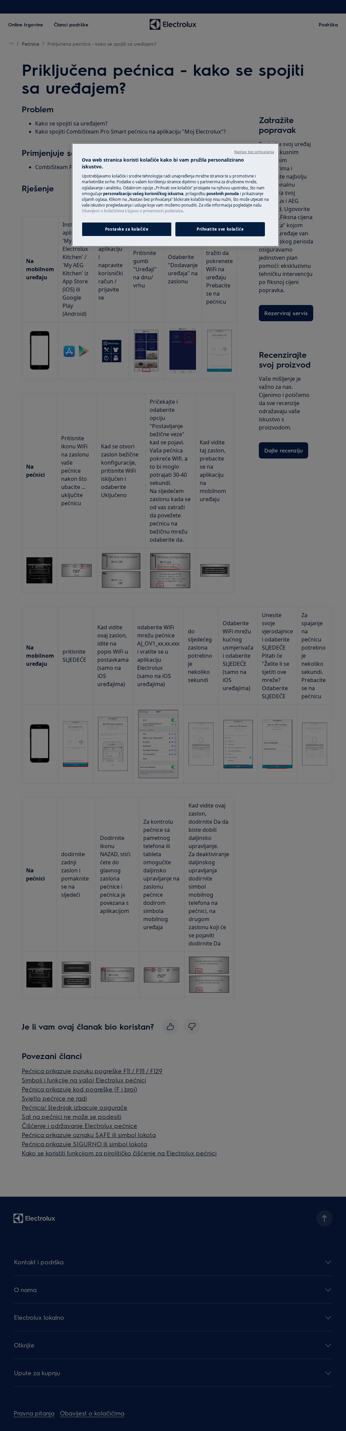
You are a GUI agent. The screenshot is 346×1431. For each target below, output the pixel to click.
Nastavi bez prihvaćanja (254, 151)
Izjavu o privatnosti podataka (155, 210)
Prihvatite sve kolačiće (220, 229)
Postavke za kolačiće (126, 229)
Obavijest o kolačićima (103, 210)
